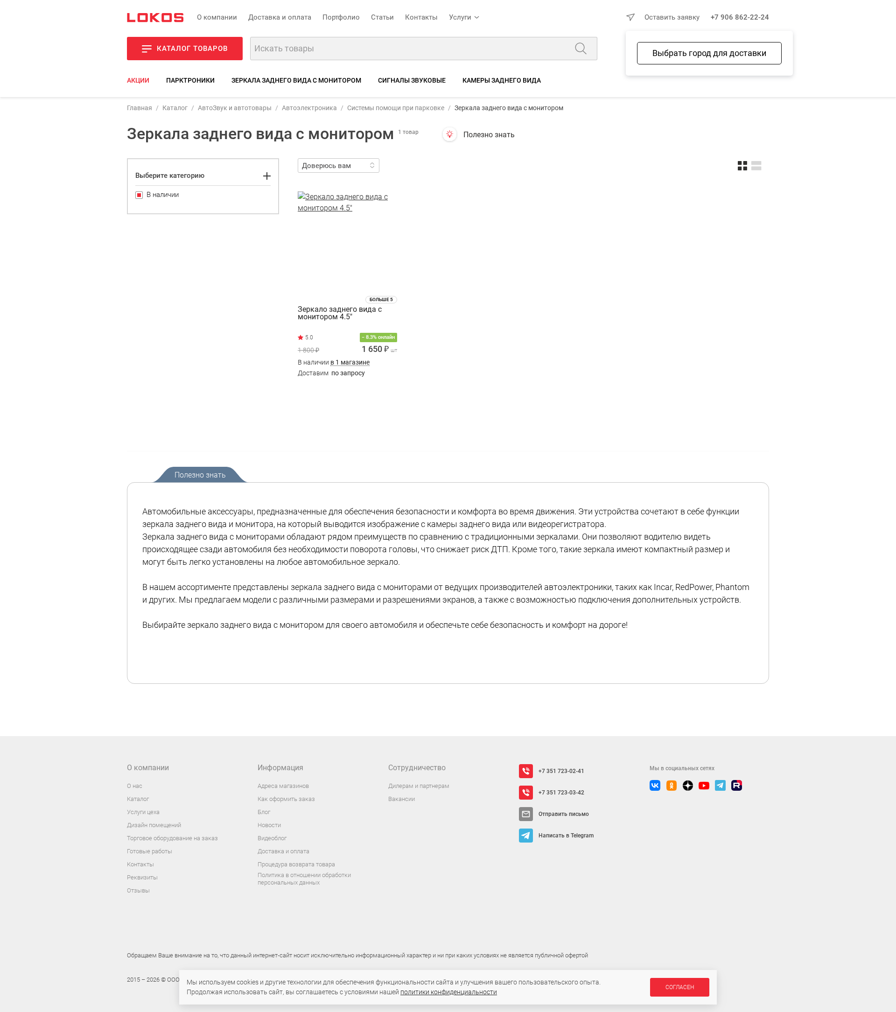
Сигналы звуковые (412, 80)
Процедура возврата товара (296, 864)
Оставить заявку (672, 17)
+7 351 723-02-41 (561, 771)
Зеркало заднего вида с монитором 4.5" (340, 313)
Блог (264, 811)
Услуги (460, 17)
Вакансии (401, 798)
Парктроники (190, 80)
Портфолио (341, 17)
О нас (134, 785)
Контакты (421, 17)
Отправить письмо (564, 814)
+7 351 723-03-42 (561, 792)
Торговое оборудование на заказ (172, 838)
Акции (138, 80)
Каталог (175, 108)
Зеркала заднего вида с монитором (296, 80)
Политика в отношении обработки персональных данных (304, 878)
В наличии (334, 362)
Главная (139, 108)
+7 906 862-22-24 (740, 17)
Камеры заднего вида (501, 80)
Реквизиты (142, 877)
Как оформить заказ (286, 798)
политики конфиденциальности (448, 992)
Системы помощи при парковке (395, 108)
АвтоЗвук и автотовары (235, 108)
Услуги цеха (143, 811)
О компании (217, 17)
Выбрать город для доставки (709, 53)
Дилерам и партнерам (418, 785)
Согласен (679, 987)
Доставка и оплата (279, 17)
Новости (269, 825)
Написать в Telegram (566, 835)
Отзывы (138, 890)
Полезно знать (489, 134)
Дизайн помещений (154, 825)
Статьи (382, 17)
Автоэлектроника (309, 108)
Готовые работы (149, 851)
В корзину (347, 391)
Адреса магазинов (283, 785)
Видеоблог (272, 838)
